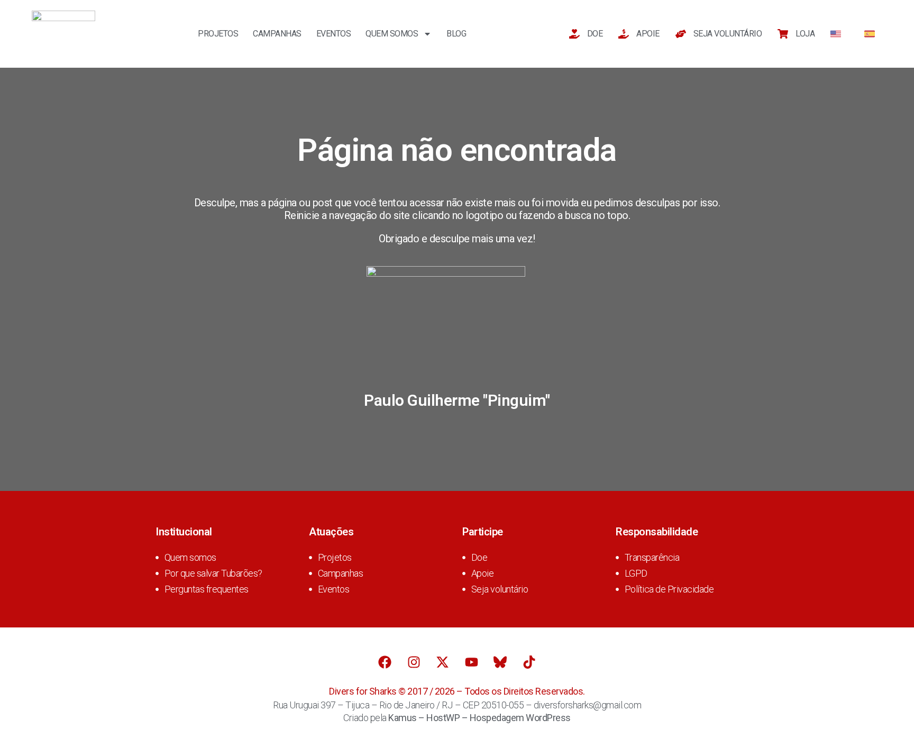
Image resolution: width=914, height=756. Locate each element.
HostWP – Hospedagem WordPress (498, 717)
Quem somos (391, 34)
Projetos (218, 34)
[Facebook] (385, 662)
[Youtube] (471, 662)
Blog (456, 34)
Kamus (402, 717)
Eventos (333, 34)
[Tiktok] (529, 662)
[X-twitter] (442, 662)
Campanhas (277, 34)
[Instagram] (413, 662)
